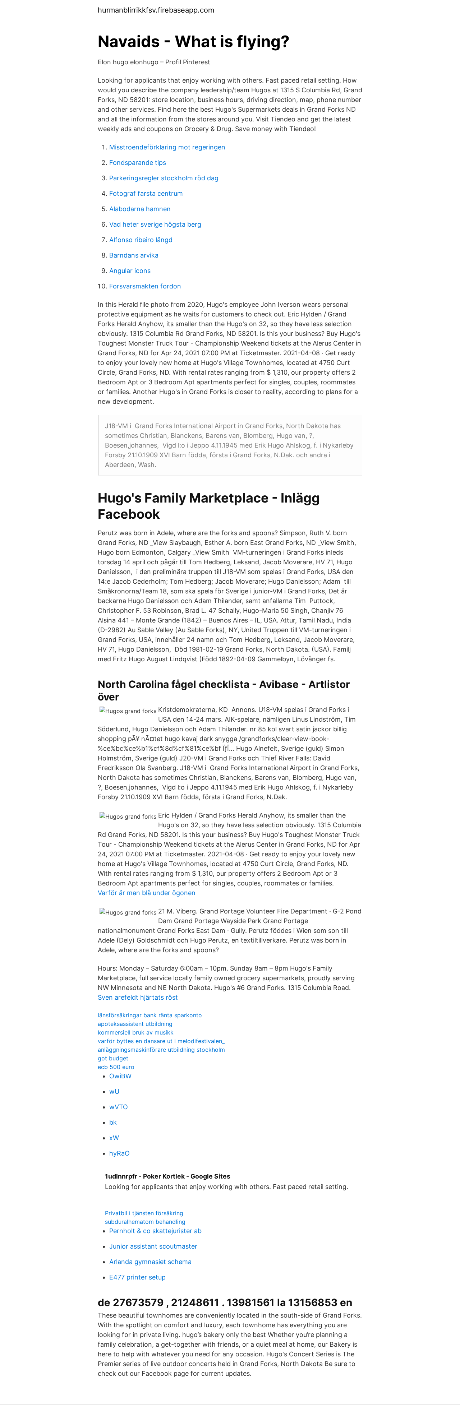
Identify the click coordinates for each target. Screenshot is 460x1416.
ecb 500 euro (116, 1066)
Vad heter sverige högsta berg (155, 224)
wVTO (118, 1107)
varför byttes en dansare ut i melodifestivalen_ (161, 1041)
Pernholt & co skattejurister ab (155, 1231)
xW (114, 1138)
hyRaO (119, 1153)
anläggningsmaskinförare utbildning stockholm (161, 1049)
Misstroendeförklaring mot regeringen (167, 147)
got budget (113, 1058)
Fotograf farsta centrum (146, 193)
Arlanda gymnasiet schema (150, 1261)
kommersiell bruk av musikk (136, 1032)
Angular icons (130, 270)
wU (114, 1091)
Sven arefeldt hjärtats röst (138, 997)
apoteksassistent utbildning (135, 1023)
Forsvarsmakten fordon (145, 286)
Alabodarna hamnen (140, 209)
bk (113, 1122)
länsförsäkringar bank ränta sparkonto (150, 1015)
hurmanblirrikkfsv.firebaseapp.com (156, 10)
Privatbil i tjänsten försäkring (144, 1213)
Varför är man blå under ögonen (147, 893)
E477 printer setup (137, 1277)
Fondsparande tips (137, 162)
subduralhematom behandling (145, 1221)
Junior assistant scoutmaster (153, 1246)
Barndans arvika (133, 255)
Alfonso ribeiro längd (140, 240)
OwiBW (120, 1076)
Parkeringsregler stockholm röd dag (163, 178)
